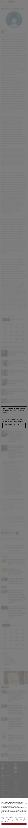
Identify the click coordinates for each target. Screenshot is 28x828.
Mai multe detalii (16, 806)
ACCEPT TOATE (14, 824)
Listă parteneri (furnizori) (4, 821)
